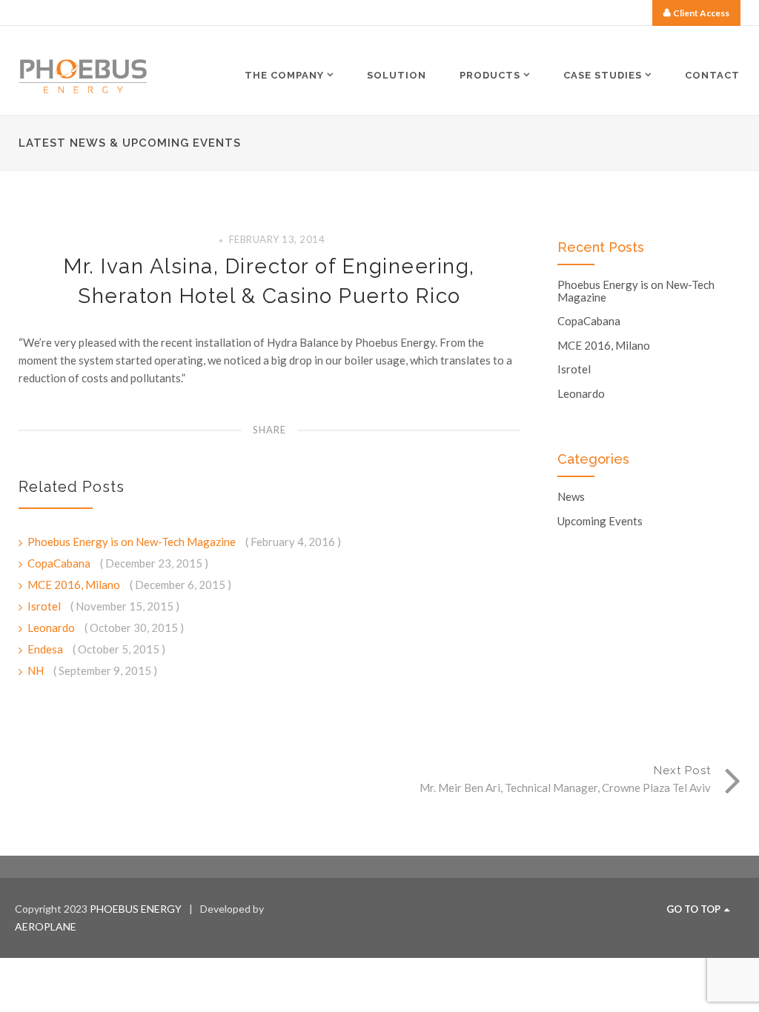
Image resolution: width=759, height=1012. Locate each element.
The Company (284, 75)
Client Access (701, 13)
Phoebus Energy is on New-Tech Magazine (132, 541)
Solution (396, 75)
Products (490, 75)
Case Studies (602, 75)
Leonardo (52, 627)
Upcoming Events (600, 521)
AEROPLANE (45, 926)
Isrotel (45, 606)
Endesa (46, 649)
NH (36, 670)
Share (269, 430)
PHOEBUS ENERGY (136, 908)
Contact (712, 75)
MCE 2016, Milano (74, 584)
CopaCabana (60, 563)
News (571, 496)
